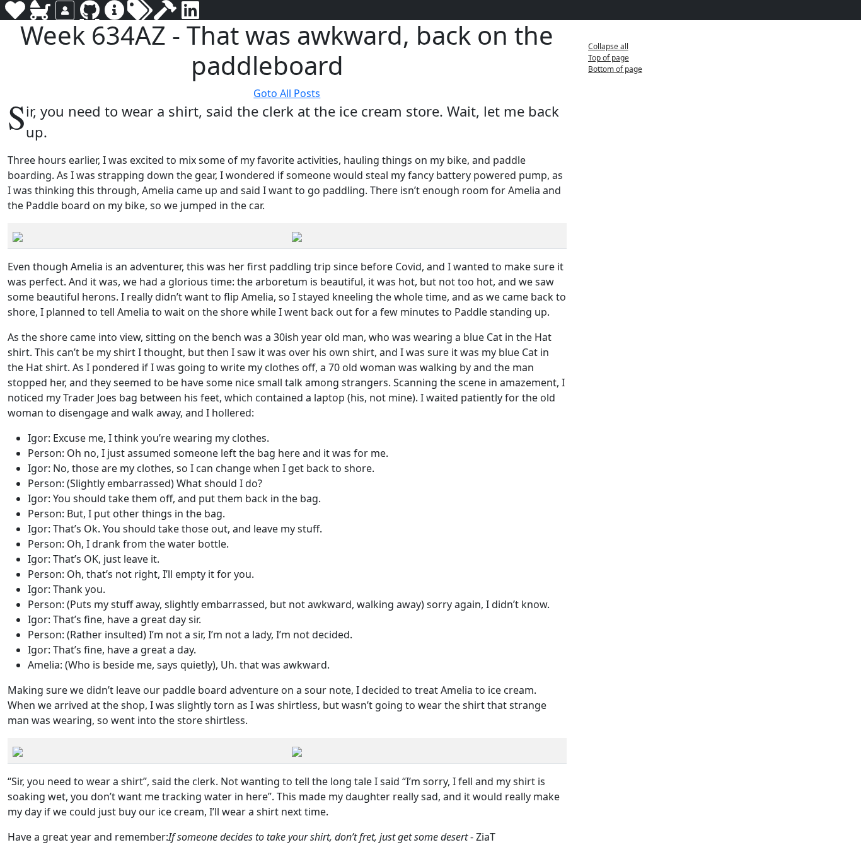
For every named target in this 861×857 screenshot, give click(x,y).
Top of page (608, 57)
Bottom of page (615, 69)
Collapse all (608, 46)
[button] (354, 67)
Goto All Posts (286, 93)
